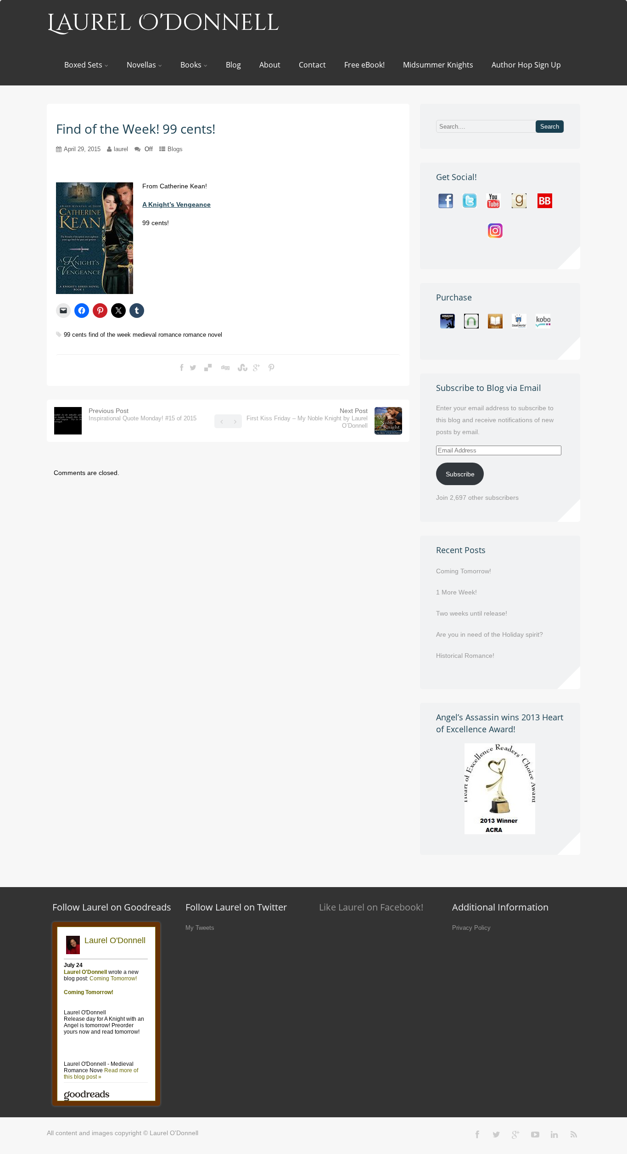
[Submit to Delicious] (208, 368)
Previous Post (142, 414)
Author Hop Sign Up (526, 65)
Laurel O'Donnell (163, 23)
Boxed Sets (83, 65)
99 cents (75, 334)
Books (191, 65)
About (269, 65)
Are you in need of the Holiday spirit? (489, 634)
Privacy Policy (471, 927)
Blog (233, 65)
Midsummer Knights (438, 65)
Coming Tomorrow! (463, 571)
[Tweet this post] (193, 368)
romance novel (202, 334)
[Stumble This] (241, 368)
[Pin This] (271, 368)
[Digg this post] (224, 368)
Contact (312, 65)
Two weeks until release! (471, 613)
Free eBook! (364, 65)
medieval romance (157, 334)
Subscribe (460, 474)
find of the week (110, 334)
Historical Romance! (465, 655)
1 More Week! (456, 592)
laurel (121, 149)
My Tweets (199, 927)
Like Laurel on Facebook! (371, 907)
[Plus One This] (256, 368)
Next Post (307, 418)
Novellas (141, 65)
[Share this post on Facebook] (181, 368)
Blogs (175, 149)
